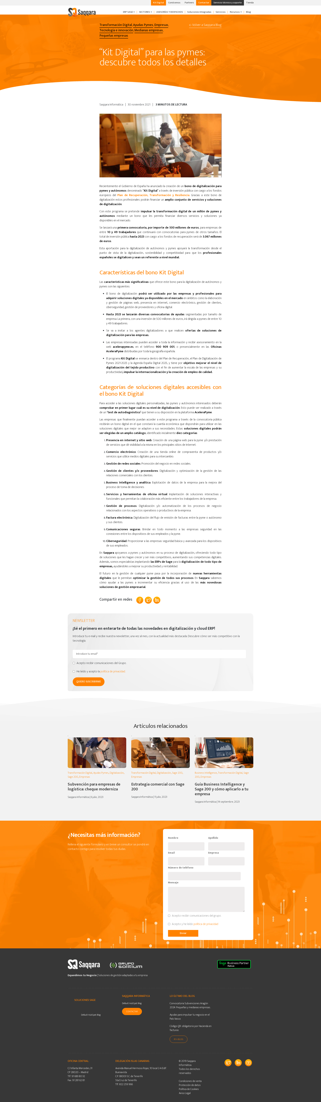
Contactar (203, 3)
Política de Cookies (189, 1089)
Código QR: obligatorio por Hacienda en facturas (190, 1028)
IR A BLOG (178, 1039)
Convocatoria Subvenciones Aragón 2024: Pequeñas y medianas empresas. (190, 1005)
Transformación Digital (80, 773)
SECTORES (144, 12)
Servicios (221, 12)
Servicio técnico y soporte (227, 3)
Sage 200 (73, 777)
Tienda (250, 3)
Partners (189, 3)
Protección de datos (190, 1085)
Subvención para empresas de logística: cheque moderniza (94, 787)
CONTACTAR (132, 1011)
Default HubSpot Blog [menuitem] (90, 1015)
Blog (248, 12)
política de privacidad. (112, 671)
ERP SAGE (128, 12)
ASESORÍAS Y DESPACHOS (169, 12)
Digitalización (117, 773)
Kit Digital (158, 3)
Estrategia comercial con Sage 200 (157, 787)
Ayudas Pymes (101, 773)
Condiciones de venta (190, 1081)
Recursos (235, 12)
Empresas (84, 777)
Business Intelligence (206, 773)
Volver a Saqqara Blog (207, 25)
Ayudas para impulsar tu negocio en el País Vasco (190, 1017)
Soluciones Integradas (199, 12)
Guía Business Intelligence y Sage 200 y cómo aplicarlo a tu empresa (221, 789)
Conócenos (174, 3)
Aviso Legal (185, 1093)
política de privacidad (206, 924)
